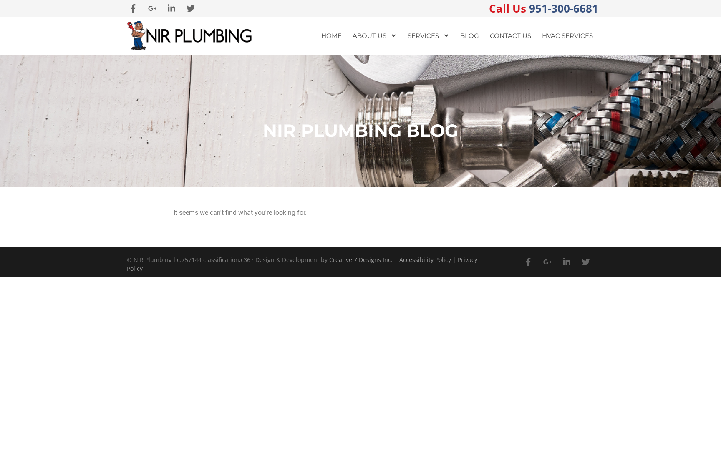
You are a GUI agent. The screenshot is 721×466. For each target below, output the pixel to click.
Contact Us (510, 36)
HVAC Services (567, 36)
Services (423, 36)
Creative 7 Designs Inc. (361, 260)
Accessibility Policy (425, 260)
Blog (469, 36)
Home (331, 36)
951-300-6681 (543, 8)
